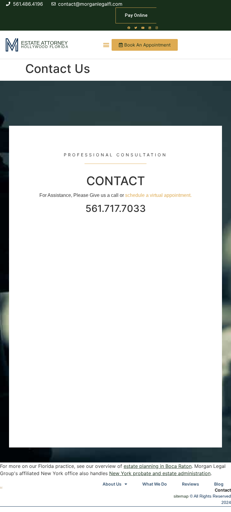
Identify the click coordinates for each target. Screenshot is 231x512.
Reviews (190, 483)
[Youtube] (143, 27)
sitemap (181, 496)
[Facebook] (129, 27)
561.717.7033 (115, 208)
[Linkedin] (149, 27)
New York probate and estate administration (160, 473)
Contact (223, 489)
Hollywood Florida (45, 47)
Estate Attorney (44, 43)
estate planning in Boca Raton (158, 466)
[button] (106, 45)
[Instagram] (156, 27)
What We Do (154, 483)
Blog (218, 483)
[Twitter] (136, 27)
